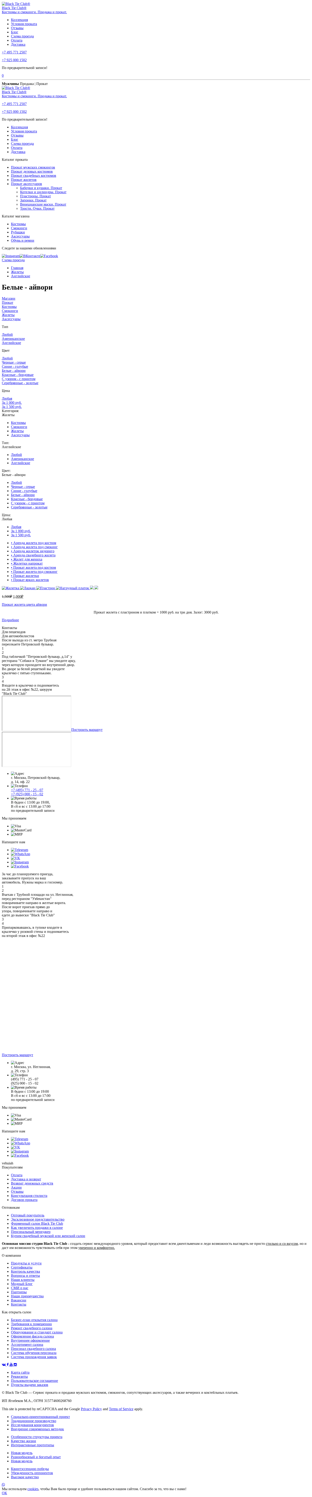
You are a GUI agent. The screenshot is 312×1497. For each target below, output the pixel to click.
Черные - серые (14, 362)
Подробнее (10, 620)
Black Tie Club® (14, 8)
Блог (14, 32)
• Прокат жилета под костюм (33, 567)
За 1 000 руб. (12, 403)
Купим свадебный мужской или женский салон (48, 1236)
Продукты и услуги (26, 1263)
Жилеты (17, 272)
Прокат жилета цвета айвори (24, 604)
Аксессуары (20, 236)
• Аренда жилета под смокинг (34, 547)
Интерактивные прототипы (32, 1445)
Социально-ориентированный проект (40, 1417)
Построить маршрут (87, 730)
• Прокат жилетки (25, 576)
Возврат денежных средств (32, 1183)
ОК (4, 1493)
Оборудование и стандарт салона (37, 1332)
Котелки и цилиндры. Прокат (43, 192)
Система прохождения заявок (34, 1357)
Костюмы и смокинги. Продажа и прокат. (34, 12)
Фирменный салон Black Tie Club (37, 1223)
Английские (20, 276)
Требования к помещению (31, 1324)
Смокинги (19, 228)
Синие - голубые (15, 366)
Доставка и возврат (26, 1179)
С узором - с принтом (18, 379)
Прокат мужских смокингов (33, 167)
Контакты (18, 1304)
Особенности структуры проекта (36, 1437)
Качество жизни (23, 1441)
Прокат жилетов (24, 180)
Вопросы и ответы (25, 1275)
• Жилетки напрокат (27, 563)
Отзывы (17, 28)
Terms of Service (121, 1409)
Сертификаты (21, 1267)
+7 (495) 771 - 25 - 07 (27, 790)
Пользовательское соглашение (34, 1381)
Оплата (16, 40)
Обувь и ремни (22, 240)
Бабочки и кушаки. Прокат (41, 188)
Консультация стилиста (29, 1196)
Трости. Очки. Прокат (37, 208)
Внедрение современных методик (37, 1429)
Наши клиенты (22, 1280)
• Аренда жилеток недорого (32, 551)
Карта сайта (20, 1372)
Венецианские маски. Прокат (43, 204)
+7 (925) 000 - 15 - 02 (27, 794)
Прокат (7, 302)
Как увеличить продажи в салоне (37, 1228)
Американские (13, 339)
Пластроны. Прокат (35, 196)
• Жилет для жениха (26, 559)
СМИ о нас (19, 1288)
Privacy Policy (91, 1409)
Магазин (8, 298)
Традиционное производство (33, 1421)
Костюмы (18, 224)
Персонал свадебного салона (33, 1349)
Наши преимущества (27, 1296)
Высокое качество (25, 1477)
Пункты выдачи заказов (29, 1385)
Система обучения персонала (33, 1353)
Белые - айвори (14, 371)
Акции (16, 1187)
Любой (7, 334)
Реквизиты (19, 1376)
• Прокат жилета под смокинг (34, 572)
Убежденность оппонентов (32, 1473)
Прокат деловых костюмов (32, 171)
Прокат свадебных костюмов (33, 175)
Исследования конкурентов (32, 1425)
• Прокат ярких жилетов (30, 580)
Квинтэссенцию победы (30, 1469)
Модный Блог (22, 1284)
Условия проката (24, 24)
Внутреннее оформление (30, 1340)
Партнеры (19, 1292)
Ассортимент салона (27, 1344)
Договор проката (24, 1200)
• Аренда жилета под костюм (33, 543)
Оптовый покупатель (27, 1215)
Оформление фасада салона (32, 1336)
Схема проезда (22, 36)
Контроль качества (25, 1271)
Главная (17, 268)
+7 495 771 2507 (14, 52)
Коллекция (19, 20)
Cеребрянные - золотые (20, 383)
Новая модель (21, 1453)
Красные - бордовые (18, 375)
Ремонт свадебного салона (31, 1328)
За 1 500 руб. (12, 407)
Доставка (18, 44)
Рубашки (18, 232)
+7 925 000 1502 (14, 60)
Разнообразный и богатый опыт (36, 1457)
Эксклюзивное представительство (37, 1219)
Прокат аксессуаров (26, 184)
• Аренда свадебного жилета (33, 555)
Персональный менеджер (30, 1232)
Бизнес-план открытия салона (34, 1320)
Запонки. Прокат (33, 200)
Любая (7, 398)
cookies (32, 1489)
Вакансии (18, 1300)
